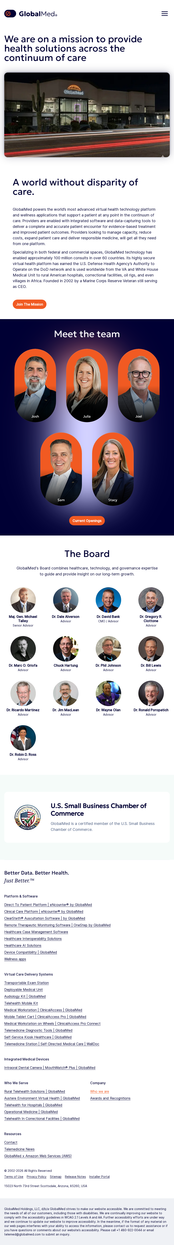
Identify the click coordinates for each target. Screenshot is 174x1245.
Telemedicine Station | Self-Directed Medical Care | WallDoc (51, 1044)
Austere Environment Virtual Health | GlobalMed (42, 1098)
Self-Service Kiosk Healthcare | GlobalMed (38, 1037)
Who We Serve (16, 1083)
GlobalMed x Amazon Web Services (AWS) (38, 1156)
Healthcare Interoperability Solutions (33, 939)
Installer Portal (99, 1176)
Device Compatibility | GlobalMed (30, 952)
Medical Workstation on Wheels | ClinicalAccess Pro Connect (52, 1023)
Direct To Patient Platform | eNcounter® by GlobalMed (48, 905)
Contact (10, 1142)
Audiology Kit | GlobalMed (25, 996)
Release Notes (75, 1176)
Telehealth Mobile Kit (21, 1003)
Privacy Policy (36, 1176)
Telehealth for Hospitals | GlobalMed (33, 1105)
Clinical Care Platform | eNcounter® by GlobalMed (43, 911)
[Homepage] (31, 13)
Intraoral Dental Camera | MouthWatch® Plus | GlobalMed (49, 1068)
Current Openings (87, 521)
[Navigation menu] (165, 13)
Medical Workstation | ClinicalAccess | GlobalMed (43, 1010)
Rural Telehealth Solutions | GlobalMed (34, 1091)
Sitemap (56, 1176)
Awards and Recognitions (110, 1098)
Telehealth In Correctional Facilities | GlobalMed (42, 1118)
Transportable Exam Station (26, 983)
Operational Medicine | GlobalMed (31, 1112)
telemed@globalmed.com (22, 1234)
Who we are (99, 1091)
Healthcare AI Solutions (22, 945)
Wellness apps (15, 959)
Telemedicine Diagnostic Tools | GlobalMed (38, 1030)
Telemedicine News (19, 1149)
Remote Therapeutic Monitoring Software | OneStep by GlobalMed (57, 925)
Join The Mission (29, 304)
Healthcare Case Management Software (36, 932)
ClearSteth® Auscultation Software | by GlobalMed (44, 918)
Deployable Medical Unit (23, 989)
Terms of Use (13, 1176)
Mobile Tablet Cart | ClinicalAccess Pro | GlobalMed (45, 1017)
